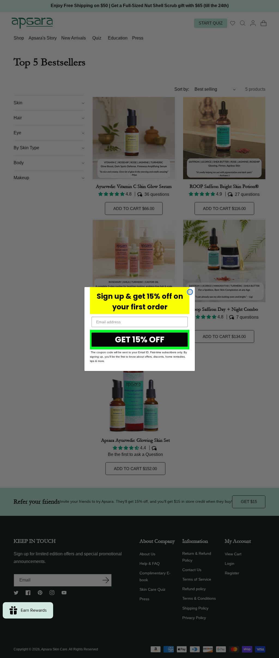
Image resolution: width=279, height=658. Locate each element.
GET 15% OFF (139, 339)
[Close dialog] (190, 292)
